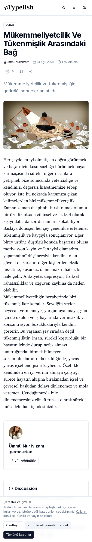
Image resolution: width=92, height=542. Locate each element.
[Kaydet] (21, 71)
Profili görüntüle (24, 460)
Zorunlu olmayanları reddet (48, 525)
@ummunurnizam (16, 62)
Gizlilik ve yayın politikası (34, 516)
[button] (13, 71)
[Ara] (63, 7)
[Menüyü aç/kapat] (74, 7)
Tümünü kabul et (18, 534)
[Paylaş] (31, 71)
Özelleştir (13, 525)
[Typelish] (18, 8)
